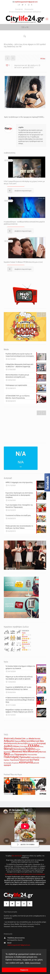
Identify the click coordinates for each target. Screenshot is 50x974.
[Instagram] (28, 5)
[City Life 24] (25, 19)
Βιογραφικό (32, 743)
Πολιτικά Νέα (32, 755)
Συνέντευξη (34, 757)
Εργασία (24, 640)
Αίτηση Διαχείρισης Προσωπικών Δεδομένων (25, 12)
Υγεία (23, 633)
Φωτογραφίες (8, 763)
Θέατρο (8, 748)
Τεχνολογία (14, 760)
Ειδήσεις (16, 746)
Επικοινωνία (29, 9)
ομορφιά (7, 765)
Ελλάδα (33, 746)
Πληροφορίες (20, 754)
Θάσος (41, 746)
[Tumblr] (31, 5)
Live (23, 738)
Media (31, 738)
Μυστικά (42, 752)
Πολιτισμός (11, 757)
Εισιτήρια (24, 746)
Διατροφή (41, 743)
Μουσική (33, 751)
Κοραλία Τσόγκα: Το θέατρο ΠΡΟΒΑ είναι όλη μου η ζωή (23, 262)
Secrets (37, 739)
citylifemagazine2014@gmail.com (26, 2)
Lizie (27, 739)
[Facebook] (19, 5)
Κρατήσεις (7, 752)
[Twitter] (22, 5)
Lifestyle (17, 738)
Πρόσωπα (24, 757)
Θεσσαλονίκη (19, 749)
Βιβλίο (26, 744)
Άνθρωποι (9, 741)
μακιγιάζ (36, 763)
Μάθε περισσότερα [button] (32, 963)
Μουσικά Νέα (19, 751)
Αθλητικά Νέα (37, 741)
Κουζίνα (37, 749)
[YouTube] (25, 5)
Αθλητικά (25, 741)
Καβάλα (30, 748)
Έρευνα (17, 741)
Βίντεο (20, 743)
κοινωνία (26, 762)
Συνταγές (42, 757)
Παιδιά (12, 755)
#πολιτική (8, 738)
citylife (32, 65)
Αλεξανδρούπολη (10, 743)
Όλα (43, 58)
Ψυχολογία (15, 763)
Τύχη (23, 648)
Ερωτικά (24, 636)
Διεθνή (8, 746)
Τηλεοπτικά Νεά (26, 760)
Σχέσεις (7, 760)
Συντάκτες (19, 9)
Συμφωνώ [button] (24, 970)
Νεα (7, 754)
